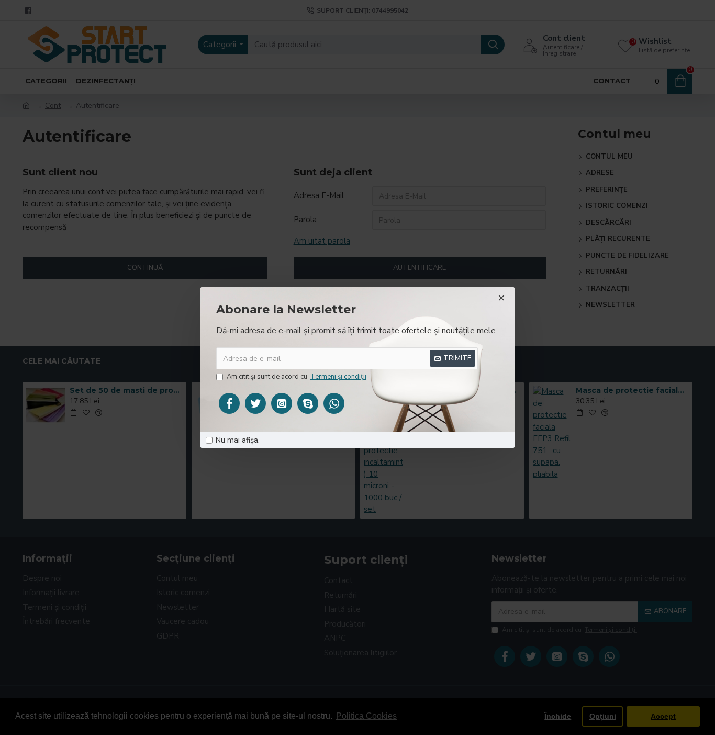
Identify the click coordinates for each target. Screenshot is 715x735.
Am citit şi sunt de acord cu (296, 376)
